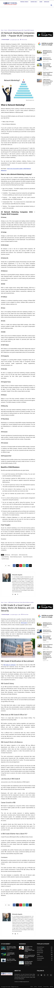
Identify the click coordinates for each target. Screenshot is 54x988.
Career (5, 30)
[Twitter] (44, 975)
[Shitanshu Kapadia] (7, 584)
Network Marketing (5, 556)
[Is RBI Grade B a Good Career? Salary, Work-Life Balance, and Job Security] (39, 80)
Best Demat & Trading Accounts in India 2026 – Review (12, 948)
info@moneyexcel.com (24, 981)
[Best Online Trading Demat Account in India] (3, 960)
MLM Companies (14, 554)
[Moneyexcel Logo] (10, 3)
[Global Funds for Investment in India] (39, 59)
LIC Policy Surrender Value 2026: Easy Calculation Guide (29, 962)
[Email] (30, 565)
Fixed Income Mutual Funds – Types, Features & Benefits (47, 74)
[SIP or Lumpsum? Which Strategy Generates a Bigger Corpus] (39, 65)
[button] (51, 5)
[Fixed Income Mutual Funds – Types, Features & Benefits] (39, 73)
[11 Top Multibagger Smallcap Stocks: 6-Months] (3, 954)
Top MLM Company (5, 558)
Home (2, 30)
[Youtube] (41, 975)
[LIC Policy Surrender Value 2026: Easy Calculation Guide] (21, 962)
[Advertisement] (27, 17)
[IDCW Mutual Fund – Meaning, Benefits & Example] (39, 52)
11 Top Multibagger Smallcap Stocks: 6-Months (11, 954)
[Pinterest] (20, 565)
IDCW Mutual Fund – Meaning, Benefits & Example (47, 52)
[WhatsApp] (23, 565)
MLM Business (7, 554)
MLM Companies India (23, 554)
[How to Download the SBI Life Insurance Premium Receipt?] (21, 956)
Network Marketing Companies (16, 556)
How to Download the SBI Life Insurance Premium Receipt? (30, 956)
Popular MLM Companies (27, 556)
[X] (17, 565)
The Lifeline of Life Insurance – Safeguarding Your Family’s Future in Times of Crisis (29, 949)
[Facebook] (14, 565)
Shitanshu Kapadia (5, 39)
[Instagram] (51, 975)
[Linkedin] (27, 565)
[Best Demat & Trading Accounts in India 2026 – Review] (3, 948)
